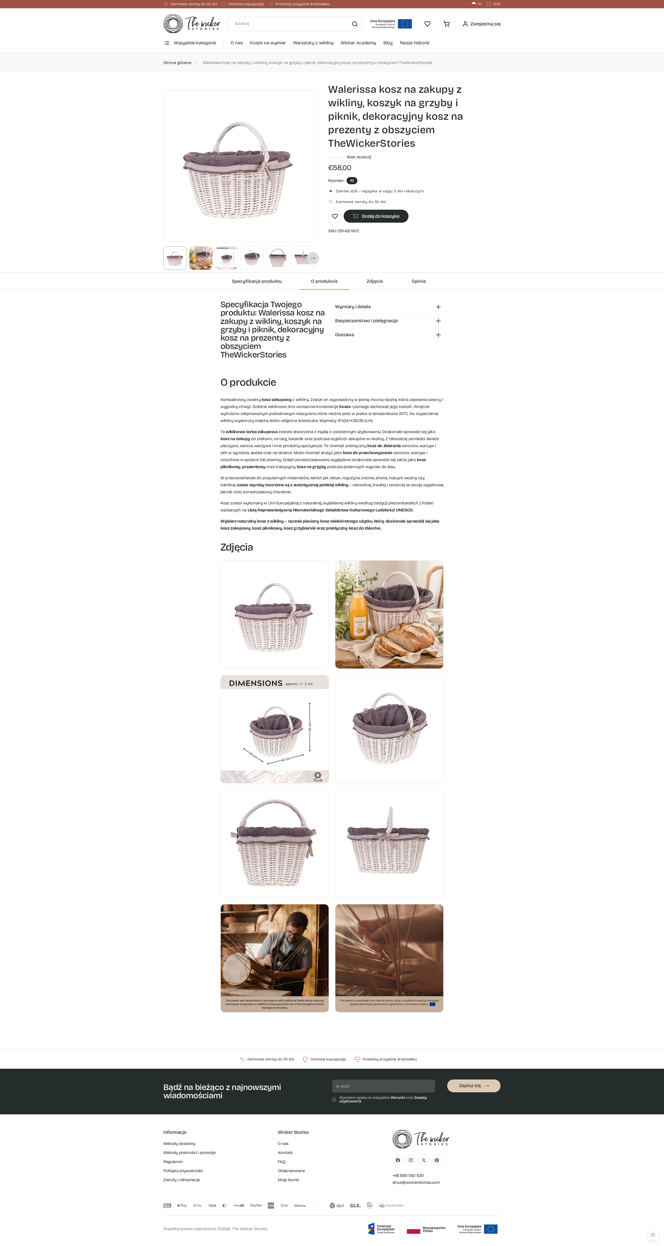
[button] (446, 24)
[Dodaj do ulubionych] (334, 216)
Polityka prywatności (183, 1170)
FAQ (281, 1161)
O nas (237, 43)
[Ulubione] (427, 24)
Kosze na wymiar (268, 43)
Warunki (398, 1097)
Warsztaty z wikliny (313, 43)
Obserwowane (291, 1170)
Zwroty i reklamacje (181, 1179)
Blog (388, 43)
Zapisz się (470, 1085)
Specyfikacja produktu (257, 281)
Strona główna (177, 62)
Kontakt (285, 1152)
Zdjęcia (375, 281)
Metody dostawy (179, 1143)
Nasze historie (415, 43)
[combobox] (294, 24)
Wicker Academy (358, 43)
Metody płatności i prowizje (189, 1152)
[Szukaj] (354, 24)
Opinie (419, 281)
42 (352, 180)
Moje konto (288, 1179)
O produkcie (324, 281)
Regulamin (173, 1161)
